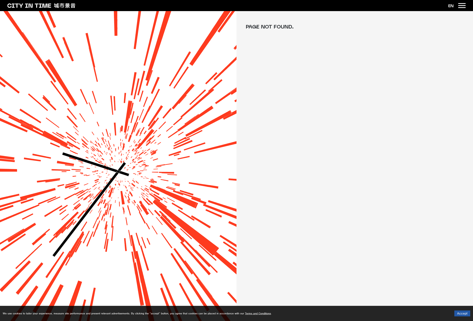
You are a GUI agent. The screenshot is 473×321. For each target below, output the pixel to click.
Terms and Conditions (258, 313)
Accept (462, 313)
